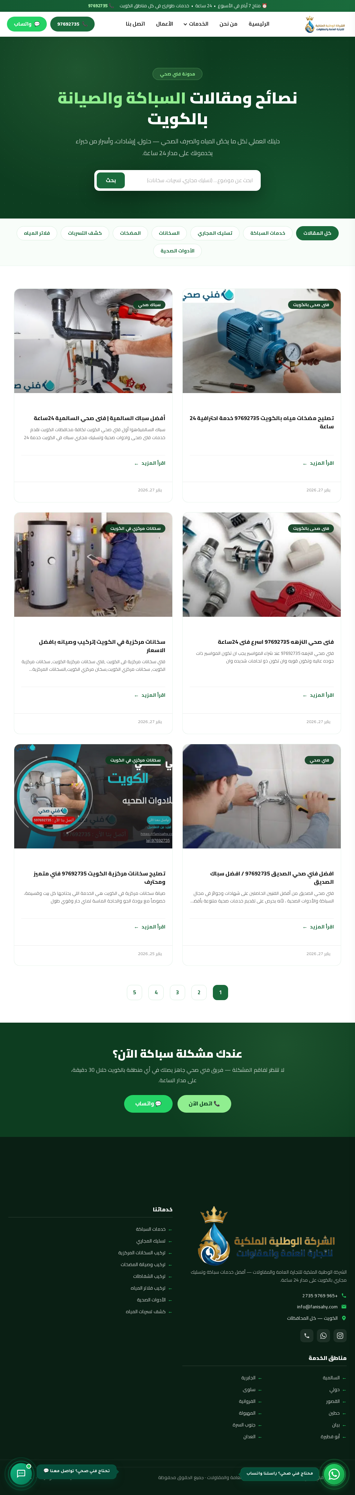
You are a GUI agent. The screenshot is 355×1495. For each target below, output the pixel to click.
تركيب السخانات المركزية (142, 1252)
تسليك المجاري (215, 233)
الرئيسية (259, 24)
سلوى (249, 1389)
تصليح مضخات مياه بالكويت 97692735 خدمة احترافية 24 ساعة (262, 422)
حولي (334, 1389)
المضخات (130, 233)
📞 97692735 (101, 5)
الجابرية (248, 1377)
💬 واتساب (148, 1103)
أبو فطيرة (330, 1436)
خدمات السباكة (267, 233)
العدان (249, 1436)
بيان (336, 1424)
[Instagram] (340, 1335)
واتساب (27, 23)
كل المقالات (317, 233)
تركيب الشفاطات (149, 1276)
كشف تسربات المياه (146, 1311)
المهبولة (247, 1412)
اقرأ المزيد (322, 463)
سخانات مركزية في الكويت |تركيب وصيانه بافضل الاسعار (102, 646)
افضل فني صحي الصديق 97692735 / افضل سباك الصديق (272, 877)
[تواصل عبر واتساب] (334, 1474)
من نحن (228, 24)
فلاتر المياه (37, 233)
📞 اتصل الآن (204, 1103)
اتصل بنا (135, 24)
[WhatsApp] (323, 1335)
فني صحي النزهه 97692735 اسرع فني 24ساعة (276, 642)
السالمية (331, 1377)
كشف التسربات (85, 233)
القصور (333, 1401)
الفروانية (247, 1401)
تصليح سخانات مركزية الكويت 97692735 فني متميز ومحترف (99, 877)
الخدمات (198, 24)
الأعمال (164, 24)
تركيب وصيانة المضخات (143, 1264)
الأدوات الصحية (177, 250)
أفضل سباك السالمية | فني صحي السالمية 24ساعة (99, 418)
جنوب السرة (244, 1424)
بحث (111, 180)
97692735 (72, 23)
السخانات (169, 233)
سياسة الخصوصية (58, 1477)
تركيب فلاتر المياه (148, 1287)
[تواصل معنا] (21, 1474)
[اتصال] (306, 1335)
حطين (334, 1412)
